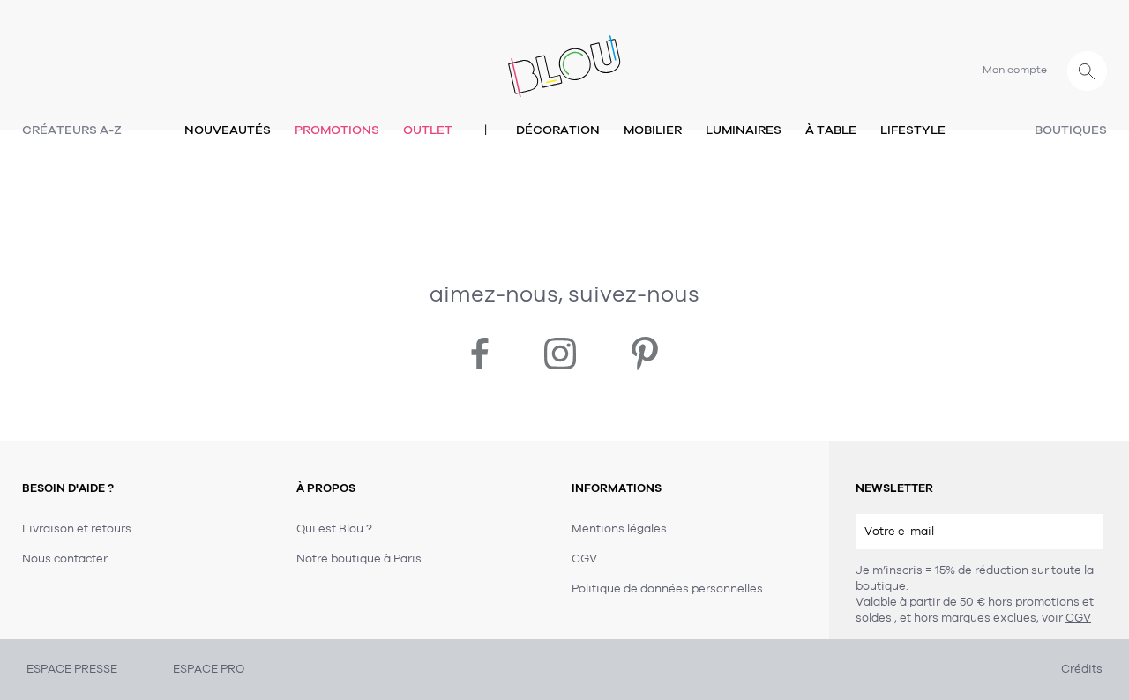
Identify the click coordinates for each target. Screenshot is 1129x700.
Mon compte (1015, 70)
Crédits (1082, 669)
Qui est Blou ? (334, 529)
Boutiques (1071, 130)
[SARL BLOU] (564, 56)
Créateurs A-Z (72, 130)
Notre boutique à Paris (359, 559)
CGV (1078, 618)
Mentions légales (619, 529)
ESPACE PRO (208, 669)
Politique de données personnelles (667, 589)
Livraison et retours (76, 529)
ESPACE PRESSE (71, 669)
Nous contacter (65, 559)
